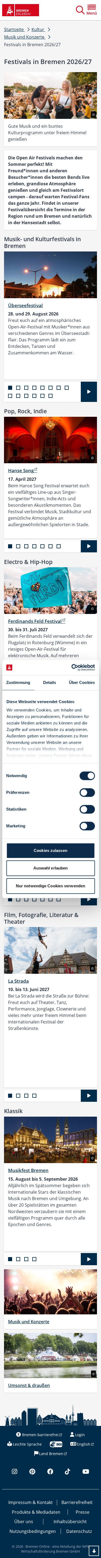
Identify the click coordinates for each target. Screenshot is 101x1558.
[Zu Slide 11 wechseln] (26, 396)
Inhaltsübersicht (70, 1522)
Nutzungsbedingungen (32, 1531)
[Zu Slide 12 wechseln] (34, 396)
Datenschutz (79, 1531)
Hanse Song (21, 470)
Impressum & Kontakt (30, 1502)
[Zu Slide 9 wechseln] (10, 396)
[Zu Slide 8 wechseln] (67, 388)
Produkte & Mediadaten (36, 1512)
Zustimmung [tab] (18, 682)
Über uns (23, 1522)
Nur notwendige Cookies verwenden (50, 886)
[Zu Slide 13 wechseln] (42, 396)
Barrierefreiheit (77, 1502)
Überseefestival (25, 305)
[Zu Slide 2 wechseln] (18, 388)
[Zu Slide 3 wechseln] (26, 388)
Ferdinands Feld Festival (35, 621)
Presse (82, 1512)
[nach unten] (94, 1551)
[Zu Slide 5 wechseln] (42, 388)
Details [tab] (49, 682)
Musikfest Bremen (28, 1170)
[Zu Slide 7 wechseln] (59, 388)
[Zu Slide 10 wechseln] (18, 396)
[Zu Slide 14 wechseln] (50, 396)
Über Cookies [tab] (82, 682)
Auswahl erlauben (50, 868)
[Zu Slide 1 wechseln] (10, 388)
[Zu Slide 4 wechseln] (34, 388)
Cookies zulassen (50, 850)
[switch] (87, 792)
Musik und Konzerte (28, 1322)
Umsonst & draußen (29, 1385)
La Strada (18, 981)
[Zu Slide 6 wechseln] (50, 388)
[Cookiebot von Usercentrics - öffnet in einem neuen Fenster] (72, 667)
